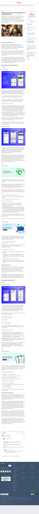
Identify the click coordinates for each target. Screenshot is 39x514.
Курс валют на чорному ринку (33, 477)
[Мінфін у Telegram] (3, 471)
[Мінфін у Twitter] (5, 471)
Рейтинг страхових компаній (33, 490)
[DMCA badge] (34, 494)
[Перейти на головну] (19, 3)
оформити (15, 325)
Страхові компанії (32, 491)
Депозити (7, 5)
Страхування (18, 5)
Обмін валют (14, 477)
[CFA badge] (10, 494)
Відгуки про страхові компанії (25, 490)
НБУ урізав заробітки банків (31, 37)
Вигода (11, 237)
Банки (14, 5)
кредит (6, 276)
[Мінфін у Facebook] (1, 471)
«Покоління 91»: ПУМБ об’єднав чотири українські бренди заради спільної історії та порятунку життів (31, 53)
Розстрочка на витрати (5, 365)
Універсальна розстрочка (5, 148)
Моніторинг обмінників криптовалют (17, 468)
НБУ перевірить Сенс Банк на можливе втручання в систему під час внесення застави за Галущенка (31, 34)
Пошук (10, 465)
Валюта (3, 5)
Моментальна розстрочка (8, 305)
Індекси (32, 5)
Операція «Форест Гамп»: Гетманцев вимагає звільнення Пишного (31, 56)
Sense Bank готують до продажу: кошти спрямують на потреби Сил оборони (31, 48)
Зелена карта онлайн (15, 490)
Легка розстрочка (4, 90)
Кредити (11, 5)
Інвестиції (23, 5)
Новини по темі (29, 24)
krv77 (4, 435)
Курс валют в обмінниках (24, 477)
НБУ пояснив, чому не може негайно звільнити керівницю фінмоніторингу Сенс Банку (31, 42)
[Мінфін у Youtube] (10, 471)
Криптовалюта (27, 5)
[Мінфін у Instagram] (8, 471)
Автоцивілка (14, 491)
